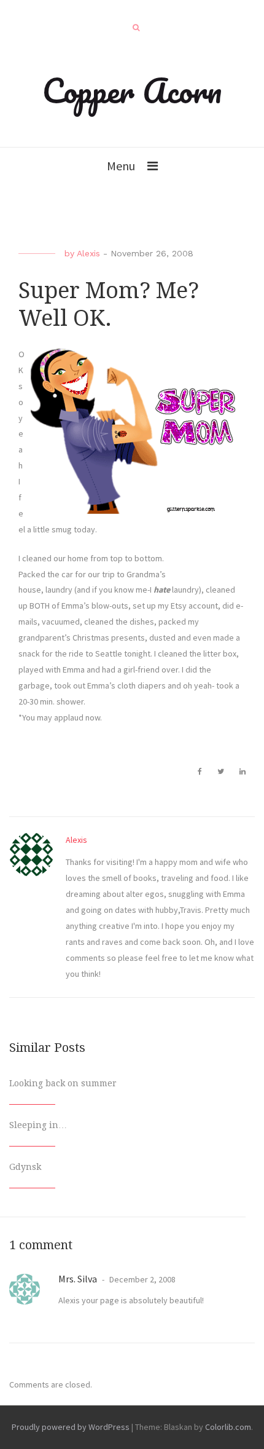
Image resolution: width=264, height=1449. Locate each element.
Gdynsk (25, 1167)
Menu (121, 165)
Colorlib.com (228, 1426)
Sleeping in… (38, 1125)
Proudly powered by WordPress (71, 1426)
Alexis (88, 253)
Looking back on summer (63, 1083)
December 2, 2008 (141, 1279)
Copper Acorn (132, 90)
